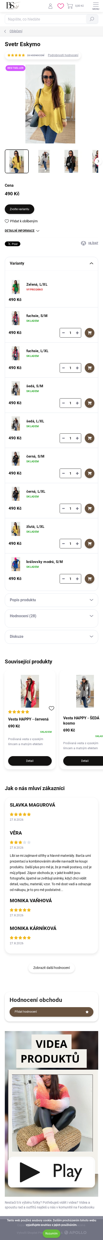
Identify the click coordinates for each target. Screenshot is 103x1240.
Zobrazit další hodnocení (51, 968)
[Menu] (96, 6)
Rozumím (51, 1233)
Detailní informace (19, 230)
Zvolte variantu (19, 209)
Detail (30, 761)
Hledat (92, 19)
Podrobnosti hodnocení (63, 55)
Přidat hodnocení (26, 1011)
